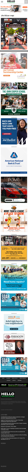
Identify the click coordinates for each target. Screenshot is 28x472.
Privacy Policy (15, 378)
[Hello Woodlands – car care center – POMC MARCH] (14, 202)
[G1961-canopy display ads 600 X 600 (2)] (14, 79)
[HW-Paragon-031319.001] (14, 354)
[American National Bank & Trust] (14, 173)
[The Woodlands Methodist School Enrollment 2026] (14, 310)
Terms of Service (23, 378)
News (3, 378)
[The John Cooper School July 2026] (14, 115)
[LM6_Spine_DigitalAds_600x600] (14, 144)
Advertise (8, 380)
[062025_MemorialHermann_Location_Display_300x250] (14, 330)
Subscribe (19, 380)
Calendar (8, 378)
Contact (14, 380)
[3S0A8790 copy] (14, 49)
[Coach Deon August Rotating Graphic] (14, 231)
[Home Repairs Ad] (14, 290)
